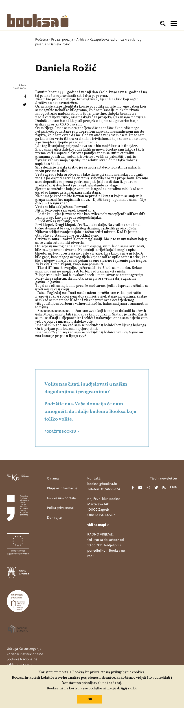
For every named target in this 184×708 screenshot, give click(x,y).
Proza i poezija (62, 39)
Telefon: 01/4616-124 (103, 489)
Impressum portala (61, 498)
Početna (41, 39)
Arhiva (81, 39)
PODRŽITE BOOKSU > (61, 432)
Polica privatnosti (60, 508)
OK (90, 699)
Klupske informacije (62, 488)
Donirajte (54, 518)
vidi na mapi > (98, 525)
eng (173, 487)
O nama (53, 478)
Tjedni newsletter (163, 478)
